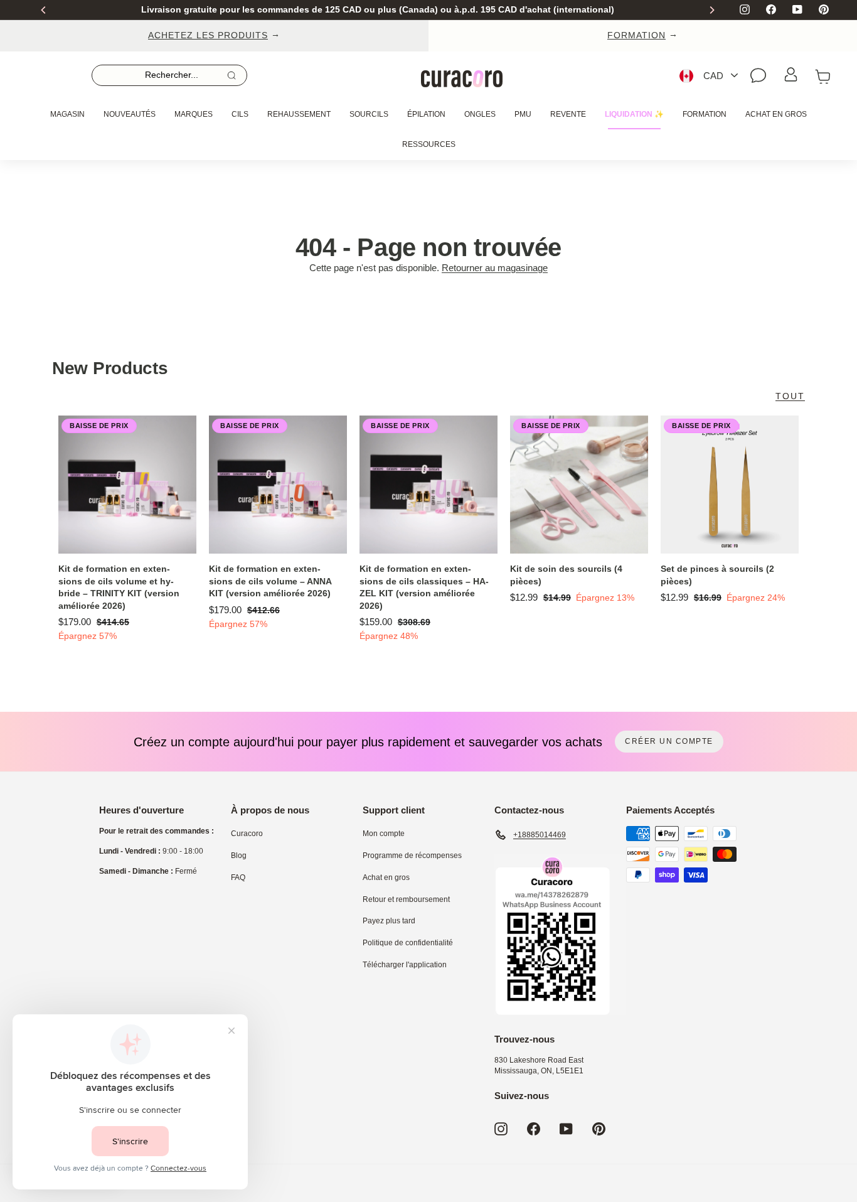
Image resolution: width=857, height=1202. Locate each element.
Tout (790, 396)
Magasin (67, 114)
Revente (568, 114)
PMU (522, 114)
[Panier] (823, 75)
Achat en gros (776, 114)
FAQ (238, 877)
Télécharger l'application (405, 964)
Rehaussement (299, 114)
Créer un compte (669, 741)
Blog (239, 855)
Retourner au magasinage (495, 267)
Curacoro (247, 833)
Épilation (426, 114)
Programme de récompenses (412, 855)
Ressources (428, 144)
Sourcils (368, 114)
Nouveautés (130, 114)
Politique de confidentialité (408, 942)
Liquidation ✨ (634, 114)
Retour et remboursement (406, 899)
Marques (193, 114)
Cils (240, 114)
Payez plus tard (389, 920)
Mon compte (384, 833)
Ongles (480, 114)
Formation (705, 114)
